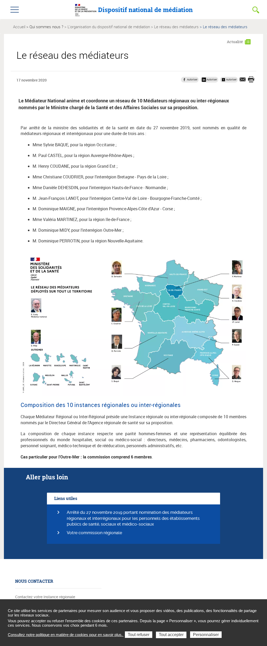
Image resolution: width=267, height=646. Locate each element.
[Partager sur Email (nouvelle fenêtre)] (243, 79)
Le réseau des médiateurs (176, 26)
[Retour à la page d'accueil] (85, 9)
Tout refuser (138, 634)
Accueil (19, 26)
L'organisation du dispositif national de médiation (109, 26)
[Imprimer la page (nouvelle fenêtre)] (251, 80)
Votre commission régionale (94, 532)
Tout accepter (171, 634)
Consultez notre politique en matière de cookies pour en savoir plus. (66, 634)
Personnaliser (206, 634)
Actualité (235, 41)
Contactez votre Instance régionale (45, 597)
